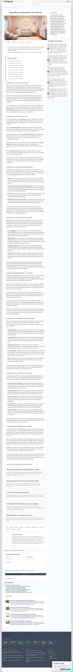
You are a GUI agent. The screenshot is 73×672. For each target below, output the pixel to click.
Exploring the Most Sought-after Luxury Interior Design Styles (12, 653)
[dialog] (62, 666)
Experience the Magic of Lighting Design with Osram (12, 660)
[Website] (14, 546)
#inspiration (19, 529)
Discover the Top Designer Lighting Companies (34, 650)
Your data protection (53, 658)
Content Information (53, 654)
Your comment (8, 562)
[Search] (32, 1)
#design (16, 527)
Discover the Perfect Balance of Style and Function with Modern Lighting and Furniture (36, 655)
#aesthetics (13, 529)
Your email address (29, 556)
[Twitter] (12, 546)
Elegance (13, 230)
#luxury (7, 527)
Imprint (51, 650)
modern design (9, 108)
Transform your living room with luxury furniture (15, 587)
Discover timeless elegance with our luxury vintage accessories (35, 661)
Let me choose (56, 669)
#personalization (35, 527)
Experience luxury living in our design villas (10, 650)
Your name (7, 556)
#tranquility (41, 527)
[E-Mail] (15, 546)
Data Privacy (52, 652)
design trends (23, 119)
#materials (8, 529)
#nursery (11, 527)
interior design (14, 174)
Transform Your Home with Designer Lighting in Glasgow (13, 655)
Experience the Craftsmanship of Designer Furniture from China (13, 658)
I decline (62, 669)
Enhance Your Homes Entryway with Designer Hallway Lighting (18, 589)
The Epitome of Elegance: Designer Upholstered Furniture (36, 652)
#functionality (27, 527)
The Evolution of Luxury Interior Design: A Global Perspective (34, 658)
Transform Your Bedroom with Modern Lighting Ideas (16, 591)
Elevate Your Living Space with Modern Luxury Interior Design (18, 586)
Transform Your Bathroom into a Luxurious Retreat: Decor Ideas (18, 592)
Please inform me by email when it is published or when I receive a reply (20, 570)
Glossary (51, 656)
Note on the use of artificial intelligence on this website (15, 550)
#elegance (21, 527)
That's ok (68, 669)
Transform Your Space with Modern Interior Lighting (16, 588)
